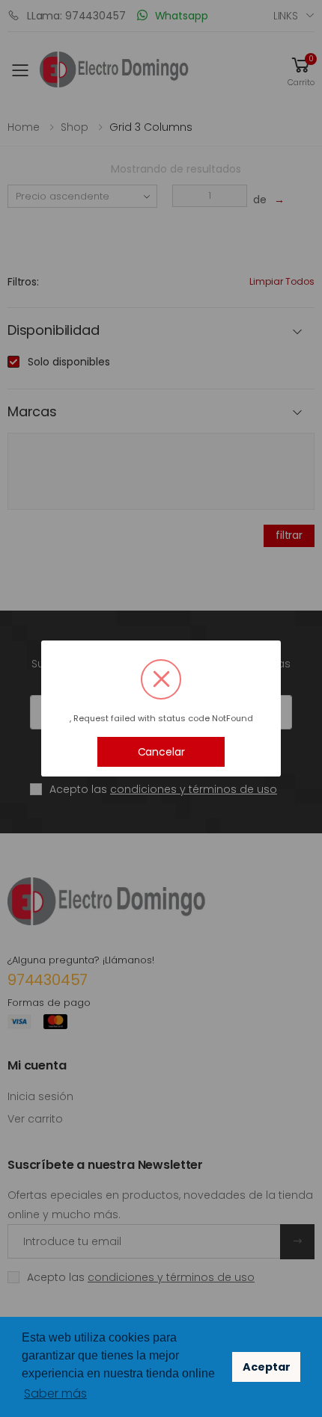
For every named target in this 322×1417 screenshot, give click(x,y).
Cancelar (161, 751)
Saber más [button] (55, 1393)
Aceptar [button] (267, 1366)
